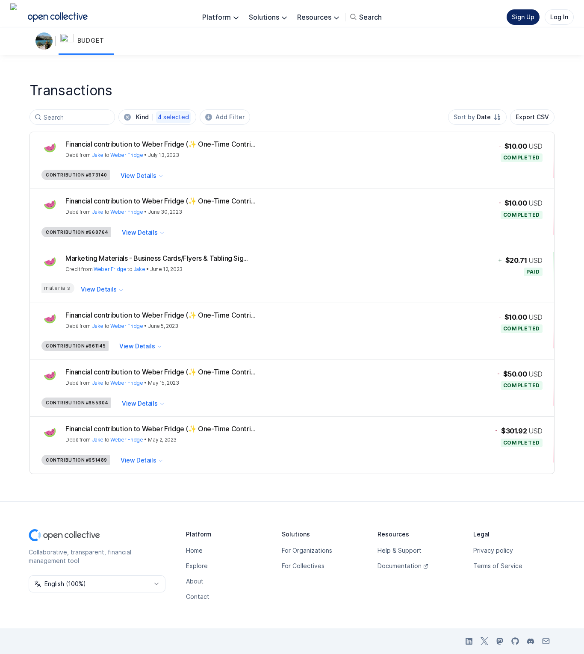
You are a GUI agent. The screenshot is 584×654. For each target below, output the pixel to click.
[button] (86, 41)
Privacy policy (493, 550)
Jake (97, 155)
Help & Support (400, 550)
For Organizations (307, 550)
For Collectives (303, 565)
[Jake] (45, 41)
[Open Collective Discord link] (531, 641)
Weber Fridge (126, 155)
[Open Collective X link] (484, 641)
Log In (559, 17)
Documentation (400, 565)
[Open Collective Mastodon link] (500, 641)
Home (194, 550)
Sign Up (523, 17)
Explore (197, 565)
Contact (197, 596)
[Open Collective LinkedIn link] (469, 641)
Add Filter (230, 117)
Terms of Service (497, 565)
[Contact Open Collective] (546, 641)
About (195, 581)
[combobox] (477, 117)
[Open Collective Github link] (515, 641)
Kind (162, 117)
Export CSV (532, 117)
